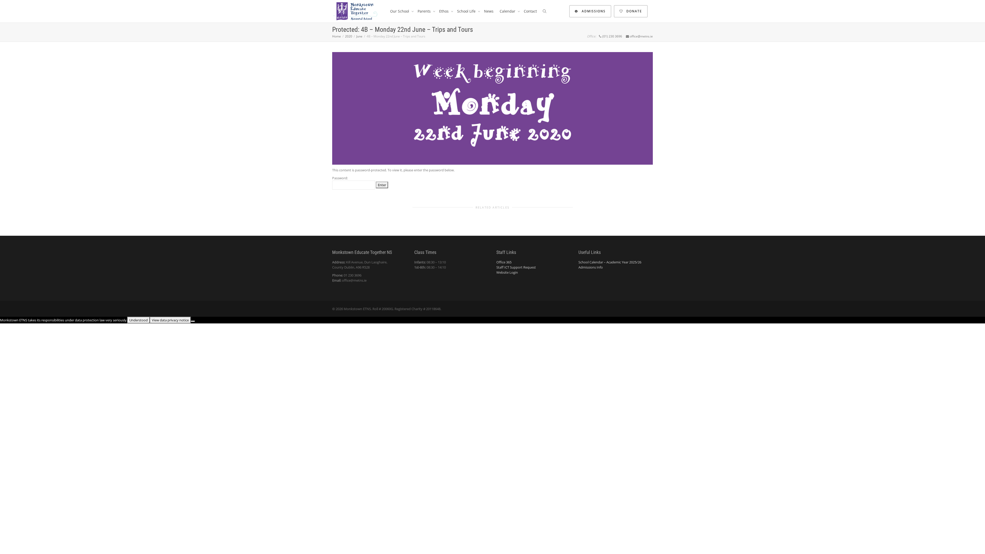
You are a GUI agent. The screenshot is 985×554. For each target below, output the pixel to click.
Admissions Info (590, 267)
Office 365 (503, 262)
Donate (633, 11)
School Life (467, 11)
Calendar (508, 11)
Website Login (507, 272)
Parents (425, 11)
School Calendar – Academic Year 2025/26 (609, 262)
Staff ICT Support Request (516, 267)
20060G (387, 308)
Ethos (444, 11)
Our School (400, 11)
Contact (530, 11)
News (489, 11)
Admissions (593, 11)
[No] (193, 321)
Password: (340, 178)
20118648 (433, 308)
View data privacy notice (170, 320)
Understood (138, 320)
